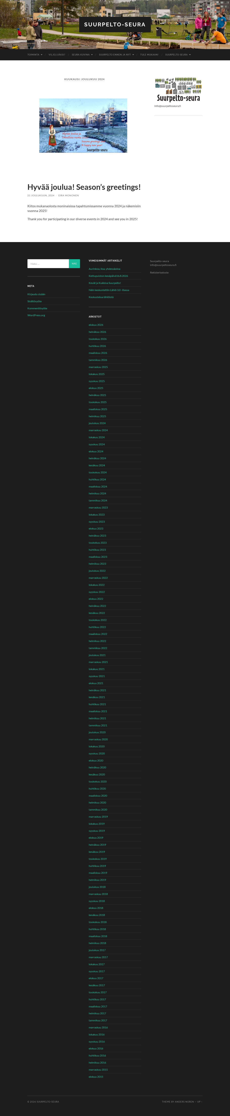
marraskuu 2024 (98, 430)
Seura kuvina (81, 54)
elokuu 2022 (96, 598)
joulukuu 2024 (97, 423)
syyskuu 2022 (97, 591)
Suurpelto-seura (115, 24)
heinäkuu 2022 (97, 605)
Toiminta (33, 54)
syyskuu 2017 (97, 971)
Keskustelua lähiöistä (101, 297)
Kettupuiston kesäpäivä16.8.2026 (108, 275)
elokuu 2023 (96, 528)
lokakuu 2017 (97, 964)
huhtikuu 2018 (97, 929)
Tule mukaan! (149, 54)
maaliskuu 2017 (98, 1006)
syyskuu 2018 (97, 901)
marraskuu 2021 (98, 661)
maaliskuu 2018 (98, 936)
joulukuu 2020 (97, 732)
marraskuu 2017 (98, 957)
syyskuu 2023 (97, 521)
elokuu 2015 (96, 1076)
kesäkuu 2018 (97, 914)
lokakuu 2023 (97, 514)
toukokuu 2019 (98, 858)
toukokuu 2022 (98, 619)
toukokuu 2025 (98, 402)
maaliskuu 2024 (98, 486)
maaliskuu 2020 (98, 795)
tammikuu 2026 (98, 359)
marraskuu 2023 (98, 507)
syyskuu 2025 (97, 381)
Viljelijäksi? (57, 54)
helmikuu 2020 (97, 802)
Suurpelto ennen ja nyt (115, 54)
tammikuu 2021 (98, 725)
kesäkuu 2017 (97, 985)
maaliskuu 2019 (98, 872)
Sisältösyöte (34, 301)
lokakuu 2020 (97, 746)
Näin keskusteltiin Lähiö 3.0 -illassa (109, 289)
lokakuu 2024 (97, 437)
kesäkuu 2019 (97, 851)
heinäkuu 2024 (97, 458)
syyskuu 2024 (97, 444)
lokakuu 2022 (97, 584)
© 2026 (32, 1101)
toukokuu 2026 (98, 338)
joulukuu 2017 (97, 950)
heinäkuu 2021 (97, 690)
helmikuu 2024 (97, 493)
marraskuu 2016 (98, 1027)
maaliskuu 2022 (98, 633)
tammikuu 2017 (98, 1020)
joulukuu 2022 (97, 570)
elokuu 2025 (96, 387)
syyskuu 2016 (97, 1041)
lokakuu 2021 (97, 669)
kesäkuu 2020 (97, 774)
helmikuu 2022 (97, 640)
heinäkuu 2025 (97, 395)
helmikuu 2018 (97, 943)
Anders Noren (184, 1101)
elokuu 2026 (96, 324)
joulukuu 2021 (97, 655)
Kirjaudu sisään (36, 294)
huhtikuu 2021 (97, 704)
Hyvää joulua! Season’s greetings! (84, 186)
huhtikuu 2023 (97, 549)
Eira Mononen (68, 195)
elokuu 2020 (96, 760)
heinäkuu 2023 (97, 535)
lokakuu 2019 (97, 823)
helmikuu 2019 (97, 879)
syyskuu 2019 (97, 830)
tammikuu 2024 (98, 500)
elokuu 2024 (96, 451)
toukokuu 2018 (98, 922)
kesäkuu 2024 (97, 465)
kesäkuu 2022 (97, 612)
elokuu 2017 (96, 978)
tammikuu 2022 (98, 648)
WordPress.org (36, 315)
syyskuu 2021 (97, 676)
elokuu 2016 (96, 1048)
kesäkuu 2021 (97, 697)
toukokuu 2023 (98, 542)
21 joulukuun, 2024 (40, 195)
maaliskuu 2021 (98, 711)
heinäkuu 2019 (97, 844)
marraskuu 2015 (98, 1069)
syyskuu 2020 (97, 753)
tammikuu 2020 (98, 809)
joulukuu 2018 (97, 886)
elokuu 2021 (96, 683)
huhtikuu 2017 (97, 999)
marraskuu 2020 (98, 739)
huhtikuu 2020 (97, 788)
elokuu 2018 (96, 907)
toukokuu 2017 (98, 992)
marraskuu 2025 (98, 366)
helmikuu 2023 (97, 563)
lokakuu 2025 (97, 374)
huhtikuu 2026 (97, 345)
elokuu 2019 (96, 837)
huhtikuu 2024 (97, 479)
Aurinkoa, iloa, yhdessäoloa (104, 268)
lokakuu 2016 (97, 1034)
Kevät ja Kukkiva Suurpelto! (105, 282)
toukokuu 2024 (98, 472)
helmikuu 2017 (97, 1013)
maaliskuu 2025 (98, 409)
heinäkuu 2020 (97, 767)
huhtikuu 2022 (97, 627)
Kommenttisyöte (37, 308)
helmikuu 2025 (97, 416)
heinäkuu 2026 (97, 331)
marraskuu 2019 (98, 816)
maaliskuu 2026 (98, 352)
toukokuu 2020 (98, 781)
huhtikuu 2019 (97, 865)
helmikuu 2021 (97, 718)
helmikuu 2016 (97, 1062)
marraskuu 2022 (98, 577)
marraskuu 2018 (98, 893)
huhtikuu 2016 (97, 1055)
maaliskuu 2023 (98, 556)
